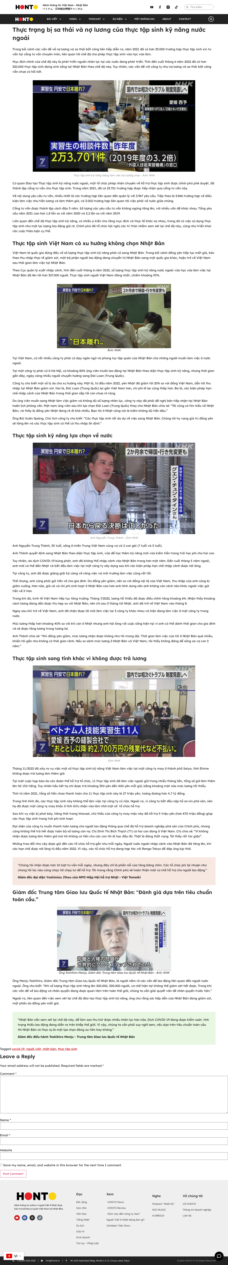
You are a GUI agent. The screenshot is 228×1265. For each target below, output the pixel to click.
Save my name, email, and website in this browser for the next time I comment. (62, 1165)
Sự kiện (118, 19)
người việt (33, 1049)
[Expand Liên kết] (219, 1256)
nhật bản (49, 1049)
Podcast (95, 19)
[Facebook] (24, 1218)
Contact (185, 19)
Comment (8, 1073)
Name (5, 1119)
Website (6, 1150)
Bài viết (52, 19)
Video (73, 19)
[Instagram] (32, 1218)
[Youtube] (152, 7)
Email (5, 1135)
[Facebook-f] (160, 7)
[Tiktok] (176, 7)
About (166, 19)
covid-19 (18, 1049)
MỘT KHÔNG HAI (144, 19)
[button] (211, 19)
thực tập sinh (67, 1049)
